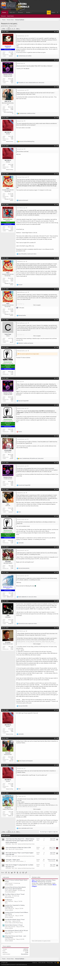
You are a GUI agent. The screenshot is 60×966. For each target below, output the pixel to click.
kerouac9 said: (20, 121)
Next (17, 28)
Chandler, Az (10, 230)
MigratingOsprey (47, 883)
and (24, 55)
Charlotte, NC (10, 815)
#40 (57, 462)
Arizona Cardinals (19, 849)
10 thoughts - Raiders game (13, 859)
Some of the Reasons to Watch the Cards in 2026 (18, 847)
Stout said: (19, 381)
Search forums (10, 16)
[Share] (55, 32)
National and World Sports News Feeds (26, 844)
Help (55, 962)
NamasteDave (24, 954)
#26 (57, 31)
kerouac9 (43, 880)
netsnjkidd (49, 884)
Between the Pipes (9, 141)
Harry (7, 849)
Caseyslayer (48, 880)
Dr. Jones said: (20, 796)
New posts (3, 16)
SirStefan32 (40, 884)
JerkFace (41, 883)
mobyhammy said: (21, 261)
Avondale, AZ (10, 623)
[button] (7, 12)
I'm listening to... (9, 899)
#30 (57, 145)
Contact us (34, 962)
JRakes (45, 884)
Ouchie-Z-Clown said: (22, 408)
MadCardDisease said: (22, 292)
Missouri (11, 342)
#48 (57, 738)
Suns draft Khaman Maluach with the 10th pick (16, 930)
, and (27, 113)
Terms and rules (42, 962)
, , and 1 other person (31, 82)
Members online (36, 877)
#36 (57, 347)
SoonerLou (34, 884)
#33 (57, 258)
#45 (57, 601)
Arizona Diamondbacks (10, 892)
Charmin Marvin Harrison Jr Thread (13, 925)
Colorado (11, 458)
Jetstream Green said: (22, 177)
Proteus (53, 880)
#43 (57, 547)
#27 (57, 60)
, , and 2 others (27, 596)
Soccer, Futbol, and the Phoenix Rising (14, 922)
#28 (57, 87)
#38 (57, 405)
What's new (12, 12)
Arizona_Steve (35, 883)
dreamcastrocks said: (22, 466)
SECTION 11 (5, 26)
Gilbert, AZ (11, 760)
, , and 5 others (27, 253)
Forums (4, 12)
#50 (57, 793)
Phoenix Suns (8, 933)
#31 (57, 173)
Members (28, 12)
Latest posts (6, 877)
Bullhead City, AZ (10, 596)
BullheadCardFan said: (22, 350)
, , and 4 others (27, 623)
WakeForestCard (41, 881)
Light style (4, 962)
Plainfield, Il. (11, 55)
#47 (57, 710)
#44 (57, 572)
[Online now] (8, 751)
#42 (57, 516)
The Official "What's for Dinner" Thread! (14, 894)
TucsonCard (48, 881)
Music (6, 902)
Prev (4, 28)
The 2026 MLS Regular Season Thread (14, 919)
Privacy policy (50, 962)
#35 (57, 319)
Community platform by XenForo (14, 964)
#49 (57, 765)
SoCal (12, 82)
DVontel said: (20, 63)
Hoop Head (37, 880)
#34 (57, 289)
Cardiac (53, 883)
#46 (57, 627)
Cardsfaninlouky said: (22, 35)
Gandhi (7, 861)
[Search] (57, 12)
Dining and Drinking (9, 897)
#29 (57, 117)
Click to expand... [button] (37, 305)
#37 (57, 378)
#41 (57, 489)
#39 (57, 436)
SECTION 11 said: (21, 207)
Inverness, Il (11, 511)
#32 (57, 204)
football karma (52, 848)
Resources (20, 12)
